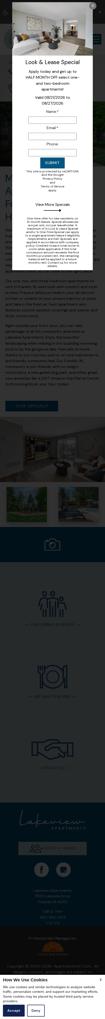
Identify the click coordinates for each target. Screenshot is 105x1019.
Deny (36, 1010)
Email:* (52, 127)
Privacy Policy (52, 179)
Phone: (53, 144)
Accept (13, 1010)
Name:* (52, 111)
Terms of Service (52, 186)
